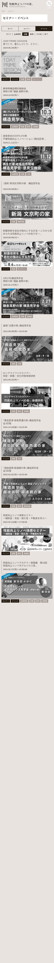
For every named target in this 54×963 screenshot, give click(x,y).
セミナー (11, 11)
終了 (46, 34)
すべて (10, 28)
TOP (3, 11)
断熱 (32, 34)
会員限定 (17, 34)
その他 (39, 34)
